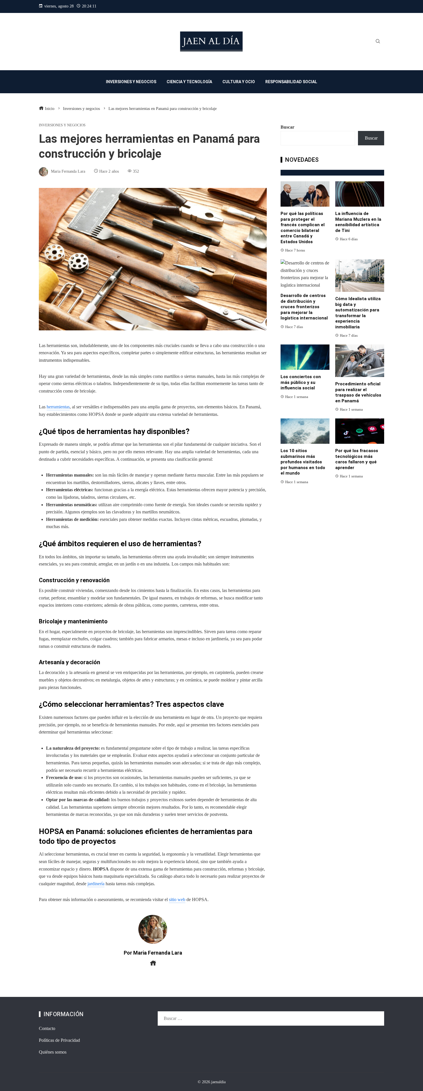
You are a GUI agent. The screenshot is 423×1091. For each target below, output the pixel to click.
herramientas (58, 406)
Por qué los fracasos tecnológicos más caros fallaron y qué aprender (356, 459)
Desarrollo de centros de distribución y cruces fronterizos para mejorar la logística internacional (304, 307)
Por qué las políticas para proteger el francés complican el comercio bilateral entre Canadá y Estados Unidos (303, 227)
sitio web (177, 899)
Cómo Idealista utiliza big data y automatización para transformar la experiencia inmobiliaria (358, 313)
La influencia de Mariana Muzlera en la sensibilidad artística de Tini (358, 222)
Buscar (287, 127)
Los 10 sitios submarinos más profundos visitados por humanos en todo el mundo (303, 462)
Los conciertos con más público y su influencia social (301, 382)
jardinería (95, 883)
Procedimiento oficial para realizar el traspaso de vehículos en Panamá (358, 392)
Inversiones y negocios (62, 125)
